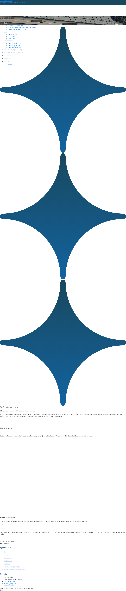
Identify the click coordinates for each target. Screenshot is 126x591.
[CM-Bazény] (11, 11)
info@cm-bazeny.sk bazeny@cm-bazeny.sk (11, 584)
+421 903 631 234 (6, 1)
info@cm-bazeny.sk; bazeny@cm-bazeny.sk (14, 2)
